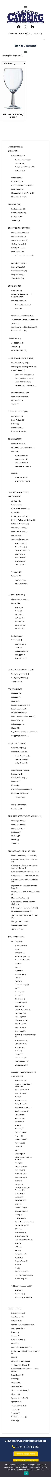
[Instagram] (25, 27)
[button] (25, 7)
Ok (26, 1473)
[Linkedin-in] (32, 27)
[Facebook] (19, 27)
